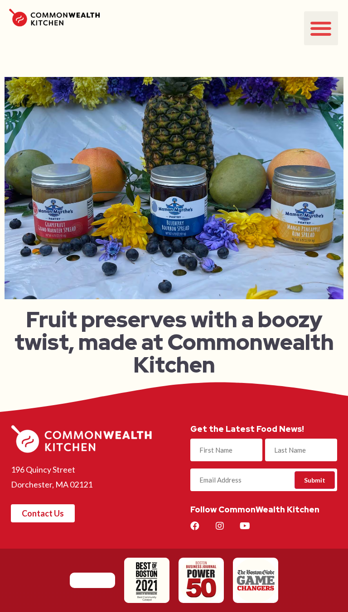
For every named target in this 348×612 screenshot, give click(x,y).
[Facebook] (194, 526)
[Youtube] (244, 526)
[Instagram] (219, 526)
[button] (321, 28)
